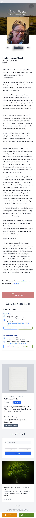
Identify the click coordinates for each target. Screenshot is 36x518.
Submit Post (18, 454)
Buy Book (17, 402)
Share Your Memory (10, 425)
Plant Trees (25, 328)
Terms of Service (22, 510)
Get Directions (10, 328)
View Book (8, 402)
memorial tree (22, 281)
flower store (15, 284)
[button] (18, 473)
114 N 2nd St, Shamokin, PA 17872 (16, 343)
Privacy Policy (13, 510)
